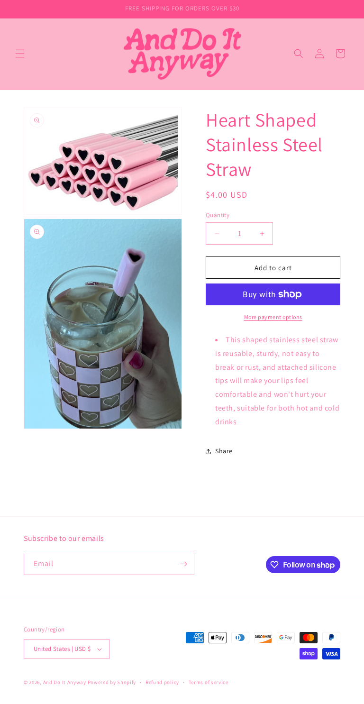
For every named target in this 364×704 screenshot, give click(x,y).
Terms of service (208, 682)
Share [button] (224, 451)
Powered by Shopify (112, 682)
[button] (19, 53)
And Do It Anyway (64, 682)
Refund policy (162, 682)
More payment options (273, 316)
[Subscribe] (183, 564)
